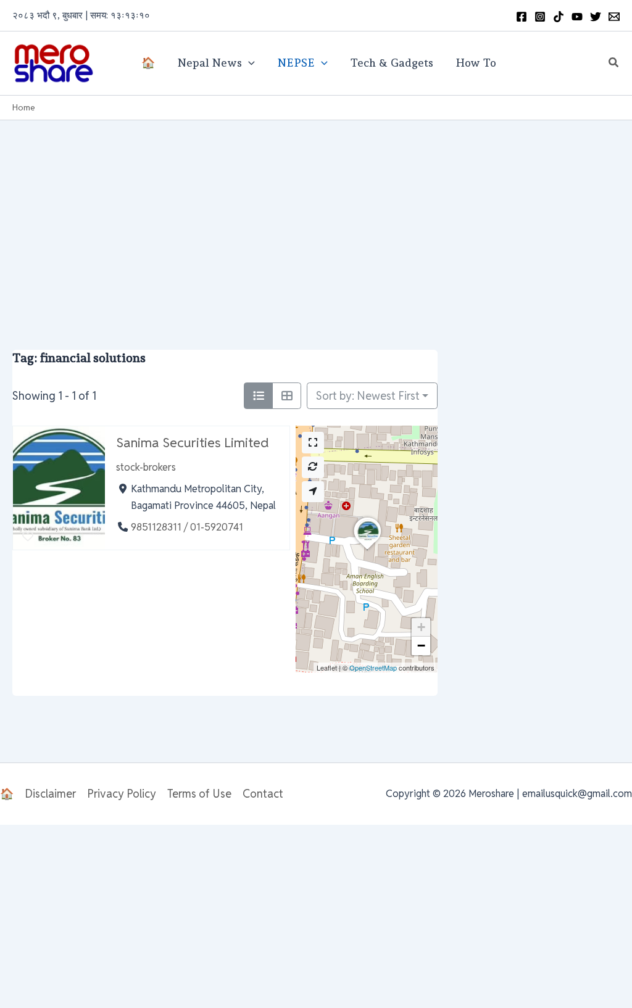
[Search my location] (313, 492)
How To (475, 62)
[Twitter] (595, 16)
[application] (248, 63)
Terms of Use (199, 794)
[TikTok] (558, 16)
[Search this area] (313, 467)
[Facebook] (521, 16)
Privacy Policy (121, 794)
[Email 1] (614, 16)
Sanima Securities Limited (192, 442)
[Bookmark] (27, 537)
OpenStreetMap (373, 667)
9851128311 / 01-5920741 (187, 527)
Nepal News (209, 62)
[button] (614, 63)
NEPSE (296, 62)
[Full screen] (313, 442)
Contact (263, 794)
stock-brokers (146, 467)
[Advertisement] (316, 212)
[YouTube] (577, 16)
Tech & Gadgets (391, 62)
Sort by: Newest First (368, 396)
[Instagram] (540, 16)
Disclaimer (50, 794)
